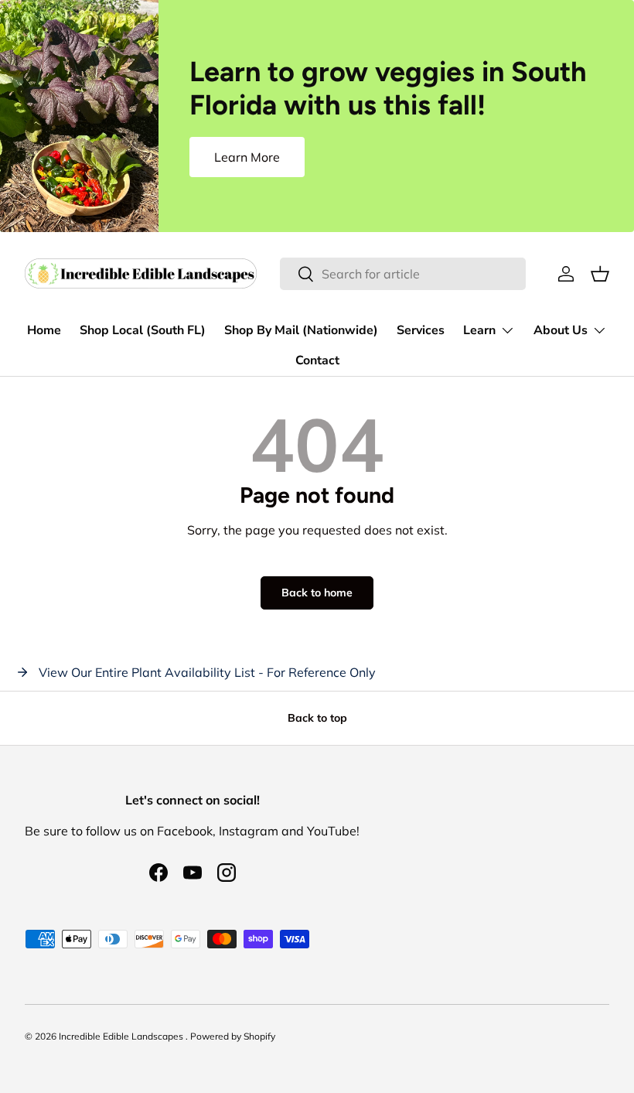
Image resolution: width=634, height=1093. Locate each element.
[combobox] (403, 274)
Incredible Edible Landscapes (122, 1036)
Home (44, 330)
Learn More (247, 157)
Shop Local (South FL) (143, 330)
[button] (600, 274)
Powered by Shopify (232, 1036)
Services (421, 330)
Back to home (317, 592)
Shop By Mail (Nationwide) (301, 330)
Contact (317, 360)
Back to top (317, 718)
